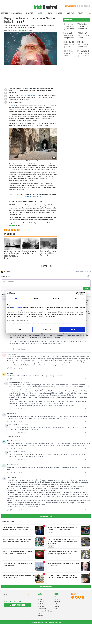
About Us (41, 601)
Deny (19, 329)
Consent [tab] (15, 298)
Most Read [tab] (68, 19)
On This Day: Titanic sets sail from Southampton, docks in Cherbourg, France (12, 254)
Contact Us (41, 604)
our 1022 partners (18, 307)
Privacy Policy (42, 609)
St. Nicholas (12, 106)
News (56, 597)
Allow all (72, 329)
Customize (45, 329)
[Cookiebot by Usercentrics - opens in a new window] (77, 293)
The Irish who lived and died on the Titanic (29, 252)
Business (57, 599)
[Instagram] (85, 6)
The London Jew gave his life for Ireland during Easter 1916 (48, 253)
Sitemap (40, 616)
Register (40, 613)
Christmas (19, 226)
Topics (40, 599)
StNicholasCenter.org (35, 164)
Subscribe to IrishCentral (33, 196)
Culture (56, 604)
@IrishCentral (19, 30)
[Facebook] (78, 6)
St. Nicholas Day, (30, 95)
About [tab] (76, 298)
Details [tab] (36, 298)
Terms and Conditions (45, 611)
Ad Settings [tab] (56, 298)
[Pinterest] (88, 6)
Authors (40, 597)
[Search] (90, 13)
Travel (56, 606)
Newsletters (70, 6)
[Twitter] (82, 6)
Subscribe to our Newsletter (17, 605)
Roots (56, 609)
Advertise (41, 606)
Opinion (57, 601)
